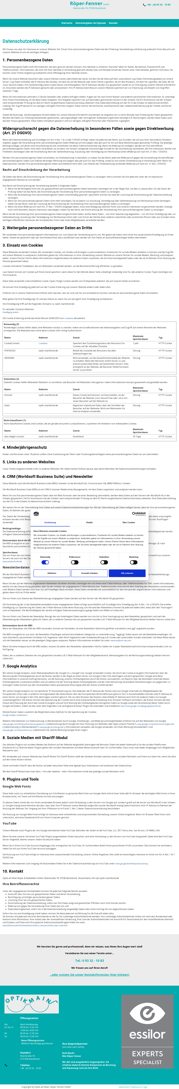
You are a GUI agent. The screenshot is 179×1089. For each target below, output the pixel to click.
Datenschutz (124, 1087)
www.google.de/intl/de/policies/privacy (132, 863)
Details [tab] (89, 522)
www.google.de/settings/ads (51, 727)
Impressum (136, 1087)
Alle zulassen (127, 573)
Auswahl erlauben (89, 573)
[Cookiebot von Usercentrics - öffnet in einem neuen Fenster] (134, 514)
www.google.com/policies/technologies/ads (155, 724)
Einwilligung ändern (11, 312)
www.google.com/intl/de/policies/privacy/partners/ (24, 724)
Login (145, 1087)
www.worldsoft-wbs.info (121, 640)
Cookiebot (68, 318)
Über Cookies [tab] (129, 522)
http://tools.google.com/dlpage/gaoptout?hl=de (141, 706)
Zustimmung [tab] (50, 522)
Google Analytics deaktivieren (15, 715)
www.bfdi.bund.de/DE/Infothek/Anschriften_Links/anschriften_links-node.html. (35, 925)
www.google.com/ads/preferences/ (17, 730)
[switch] (74, 562)
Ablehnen (51, 573)
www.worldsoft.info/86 (12, 561)
